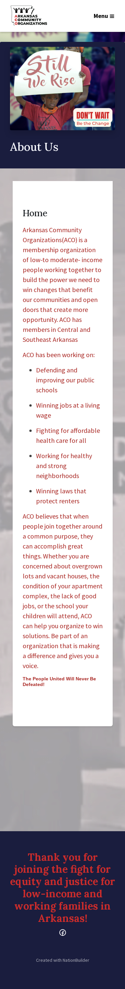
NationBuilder (76, 960)
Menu (101, 16)
